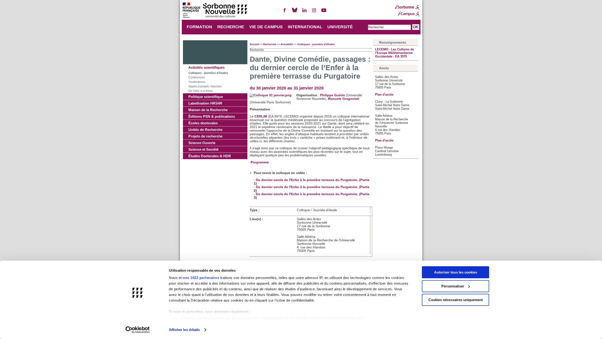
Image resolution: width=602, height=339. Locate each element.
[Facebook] (285, 12)
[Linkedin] (304, 12)
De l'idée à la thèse (200, 91)
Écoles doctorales (203, 123)
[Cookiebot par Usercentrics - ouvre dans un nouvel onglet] (137, 329)
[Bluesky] (294, 12)
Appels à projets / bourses (205, 86)
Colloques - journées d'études (208, 73)
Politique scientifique (205, 97)
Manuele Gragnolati (343, 99)
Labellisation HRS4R (205, 103)
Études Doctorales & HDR (209, 156)
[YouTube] (324, 12)
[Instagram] (314, 12)
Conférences (196, 77)
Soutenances (196, 82)
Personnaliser (452, 286)
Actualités (287, 44)
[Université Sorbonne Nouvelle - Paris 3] (215, 10)
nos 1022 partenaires (201, 278)
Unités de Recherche (205, 130)
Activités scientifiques (206, 67)
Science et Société (203, 149)
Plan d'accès (384, 94)
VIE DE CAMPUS (266, 26)
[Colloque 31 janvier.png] (271, 95)
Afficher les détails (184, 330)
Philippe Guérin (332, 95)
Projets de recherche (205, 136)
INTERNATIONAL (305, 26)
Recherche (269, 44)
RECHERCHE (230, 26)
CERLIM (261, 116)
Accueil (254, 44)
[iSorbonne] (407, 7)
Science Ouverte (201, 143)
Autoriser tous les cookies (455, 272)
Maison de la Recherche (208, 110)
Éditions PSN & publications (211, 116)
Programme (260, 162)
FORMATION (199, 26)
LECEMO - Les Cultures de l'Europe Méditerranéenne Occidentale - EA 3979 (394, 53)
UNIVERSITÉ (340, 26)
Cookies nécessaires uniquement (455, 300)
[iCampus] (407, 14)
